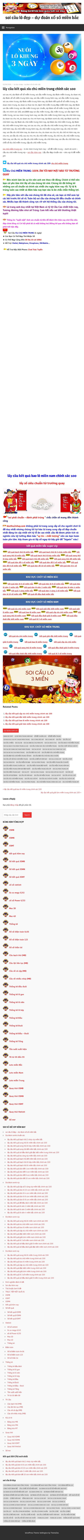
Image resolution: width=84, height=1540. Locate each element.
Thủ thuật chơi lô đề (13, 1288)
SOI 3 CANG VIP (49, 739)
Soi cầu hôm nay (11, 1285)
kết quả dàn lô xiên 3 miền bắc (37, 587)
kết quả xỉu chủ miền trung (21, 636)
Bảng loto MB (12, 1422)
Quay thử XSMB (16, 1088)
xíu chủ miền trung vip (12, 149)
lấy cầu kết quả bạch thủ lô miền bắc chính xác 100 (27, 1165)
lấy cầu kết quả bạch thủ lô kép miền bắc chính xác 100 (28, 1162)
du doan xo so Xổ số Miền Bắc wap (16, 1492)
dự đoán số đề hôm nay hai (53, 1492)
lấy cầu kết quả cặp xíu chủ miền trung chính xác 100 (28, 713)
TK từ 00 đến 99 (16, 1057)
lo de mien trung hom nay (24, 736)
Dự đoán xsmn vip (12, 1217)
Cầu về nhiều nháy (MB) (20, 978)
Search (27, 815)
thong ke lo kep (43, 1518)
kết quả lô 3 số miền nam (40, 619)
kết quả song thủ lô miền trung (28, 648)
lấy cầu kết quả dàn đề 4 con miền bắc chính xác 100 (27, 1168)
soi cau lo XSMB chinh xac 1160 (39, 1505)
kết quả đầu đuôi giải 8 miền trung (63, 648)
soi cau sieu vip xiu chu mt (55, 772)
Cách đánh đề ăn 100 (65, 1485)
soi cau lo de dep (40, 1498)
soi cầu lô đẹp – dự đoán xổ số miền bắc (42, 17)
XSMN (11, 838)
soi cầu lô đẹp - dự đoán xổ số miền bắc (27, 84)
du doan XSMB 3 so (35, 1492)
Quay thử (9, 1432)
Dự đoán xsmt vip (11, 731)
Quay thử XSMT (16, 1104)
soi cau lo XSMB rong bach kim (34, 1508)
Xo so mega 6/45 (16, 892)
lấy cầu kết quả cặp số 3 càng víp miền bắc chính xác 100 (29, 1186)
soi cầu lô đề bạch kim (11, 1514)
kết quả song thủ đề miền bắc (67, 559)
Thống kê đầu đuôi (18, 986)
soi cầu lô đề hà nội (28, 1514)
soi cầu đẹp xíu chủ (33, 752)
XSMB (11, 830)
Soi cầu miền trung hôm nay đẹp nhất (17, 769)
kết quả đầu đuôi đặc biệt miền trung (25, 653)
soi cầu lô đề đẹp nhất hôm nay (48, 1514)
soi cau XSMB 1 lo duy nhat (70, 1508)
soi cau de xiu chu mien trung (14, 752)
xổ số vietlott (15, 885)
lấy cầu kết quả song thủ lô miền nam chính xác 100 (27, 1221)
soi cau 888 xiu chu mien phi (33, 743)
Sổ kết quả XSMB (17, 861)
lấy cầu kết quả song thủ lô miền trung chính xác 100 (28, 1255)
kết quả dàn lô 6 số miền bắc (20, 584)
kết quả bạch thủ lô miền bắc (21, 552)
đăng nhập (14, 805)
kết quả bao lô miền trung (36, 642)
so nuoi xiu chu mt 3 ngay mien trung (17, 739)
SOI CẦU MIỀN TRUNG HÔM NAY (59, 765)
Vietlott (8, 1323)
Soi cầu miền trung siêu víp (41, 769)
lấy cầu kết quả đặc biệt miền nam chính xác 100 (26, 1234)
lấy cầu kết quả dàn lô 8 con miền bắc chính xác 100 (27, 1199)
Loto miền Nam (16, 1072)
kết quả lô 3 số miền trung (60, 653)
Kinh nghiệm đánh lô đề (14, 1282)
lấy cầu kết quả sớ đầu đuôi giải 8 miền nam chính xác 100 (30, 1243)
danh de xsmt (8, 736)
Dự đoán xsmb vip (12, 1182)
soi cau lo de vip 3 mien (28, 1501)
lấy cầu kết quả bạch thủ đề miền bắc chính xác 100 (27, 1159)
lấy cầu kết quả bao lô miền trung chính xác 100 (26, 720)
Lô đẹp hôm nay (15, 1498)
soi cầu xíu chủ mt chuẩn (48, 778)
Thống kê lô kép (16, 1010)
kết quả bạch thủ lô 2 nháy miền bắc (55, 552)
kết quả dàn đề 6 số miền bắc (52, 562)
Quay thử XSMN (16, 1096)
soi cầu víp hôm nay (25, 775)
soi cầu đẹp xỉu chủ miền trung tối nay (17, 756)
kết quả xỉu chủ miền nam (19, 609)
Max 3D (12, 908)
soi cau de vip (36, 749)
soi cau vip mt (56, 775)
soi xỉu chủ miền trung (12, 782)
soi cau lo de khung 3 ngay (57, 1498)
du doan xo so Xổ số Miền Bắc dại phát (53, 1488)
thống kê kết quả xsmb (71, 1518)
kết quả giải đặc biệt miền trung (53, 636)
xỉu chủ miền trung (59, 163)
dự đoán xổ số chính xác (39, 1495)
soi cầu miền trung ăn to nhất (58, 762)
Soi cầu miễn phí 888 (23, 762)
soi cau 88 (18, 743)
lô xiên (6, 1498)
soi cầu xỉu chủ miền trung (13, 778)
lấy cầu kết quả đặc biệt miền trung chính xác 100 (27, 717)
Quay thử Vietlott (17, 1112)
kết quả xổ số (74, 1495)
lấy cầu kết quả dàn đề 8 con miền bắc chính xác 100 (27, 1175)
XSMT (11, 845)
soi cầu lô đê (54, 1511)
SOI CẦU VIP (69, 772)
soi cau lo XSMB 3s (58, 1501)
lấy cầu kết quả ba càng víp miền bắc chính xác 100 (27, 1155)
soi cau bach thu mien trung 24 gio (16, 746)
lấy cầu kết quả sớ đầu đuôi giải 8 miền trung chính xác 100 (30, 1278)
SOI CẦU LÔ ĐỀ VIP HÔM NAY (38, 759)
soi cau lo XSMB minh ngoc (13, 1508)
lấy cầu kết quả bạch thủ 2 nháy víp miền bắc (24, 1139)
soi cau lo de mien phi (11, 1501)
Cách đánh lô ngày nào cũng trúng (16, 1485)
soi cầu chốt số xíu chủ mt (68, 746)
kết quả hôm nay (17, 853)
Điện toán (9, 1347)
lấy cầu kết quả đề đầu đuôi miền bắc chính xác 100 (27, 1203)
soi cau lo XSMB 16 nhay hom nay (15, 1505)
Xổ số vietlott (12, 1327)
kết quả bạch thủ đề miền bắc (35, 559)
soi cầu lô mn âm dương (21, 1511)
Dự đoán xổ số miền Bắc (58, 1495)
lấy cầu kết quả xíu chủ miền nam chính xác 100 (26, 1224)
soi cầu (58, 739)
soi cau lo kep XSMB (44, 1501)
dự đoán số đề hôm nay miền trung (16, 1495)
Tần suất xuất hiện (18, 1049)
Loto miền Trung (16, 1080)
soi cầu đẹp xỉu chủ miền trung (53, 752)
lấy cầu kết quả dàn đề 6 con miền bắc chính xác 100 (27, 1172)
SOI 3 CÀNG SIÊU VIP (37, 739)
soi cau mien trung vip (60, 769)
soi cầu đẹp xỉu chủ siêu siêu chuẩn (46, 756)
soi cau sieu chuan (37, 772)
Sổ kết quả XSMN (17, 869)
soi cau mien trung (38, 762)
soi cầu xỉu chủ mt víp (66, 778)
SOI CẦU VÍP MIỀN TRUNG (42, 775)
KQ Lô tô (8, 1417)
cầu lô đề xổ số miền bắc (28, 1488)
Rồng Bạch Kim (27, 1498)
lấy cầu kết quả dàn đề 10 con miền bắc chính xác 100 (28, 1178)
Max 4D (12, 916)
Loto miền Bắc (15, 1065)
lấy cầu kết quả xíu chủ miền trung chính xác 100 (26, 1258)
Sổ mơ (12, 1119)
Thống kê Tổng (16, 1041)
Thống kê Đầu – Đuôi (19, 1033)
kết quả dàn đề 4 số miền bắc (21, 562)
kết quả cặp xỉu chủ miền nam (59, 612)
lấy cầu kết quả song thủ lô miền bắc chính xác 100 (27, 1143)
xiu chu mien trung (28, 782)
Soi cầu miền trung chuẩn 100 (14, 765)
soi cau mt (25, 772)
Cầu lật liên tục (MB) (18, 963)
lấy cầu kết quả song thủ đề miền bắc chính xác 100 (27, 1149)
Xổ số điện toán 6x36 (19, 932)
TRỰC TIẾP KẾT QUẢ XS (15, 1292)
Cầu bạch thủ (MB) (17, 955)
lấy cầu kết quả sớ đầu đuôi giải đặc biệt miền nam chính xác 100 (32, 1247)
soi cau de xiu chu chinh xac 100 (54, 749)
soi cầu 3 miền (8, 743)
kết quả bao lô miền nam (30, 612)
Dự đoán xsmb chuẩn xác (15, 1135)
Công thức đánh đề (11, 1488)
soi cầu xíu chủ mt (31, 778)
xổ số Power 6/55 (17, 900)
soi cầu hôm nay (34, 152)
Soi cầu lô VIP (67, 759)
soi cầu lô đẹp (65, 1511)
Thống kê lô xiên (16, 1002)
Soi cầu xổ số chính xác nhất (25, 1518)
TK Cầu (8, 1399)
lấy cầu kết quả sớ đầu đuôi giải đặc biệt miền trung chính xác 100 (33, 1152)
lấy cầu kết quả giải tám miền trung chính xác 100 (27, 724)
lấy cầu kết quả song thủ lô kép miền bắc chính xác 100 (28, 1146)
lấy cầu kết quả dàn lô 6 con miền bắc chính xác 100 (27, 1196)
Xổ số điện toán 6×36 (15, 1351)
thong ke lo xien (55, 1518)
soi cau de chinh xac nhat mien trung (17, 749)
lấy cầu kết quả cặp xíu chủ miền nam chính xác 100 (27, 1230)
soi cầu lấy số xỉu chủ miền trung (16, 759)
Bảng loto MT (12, 1428)
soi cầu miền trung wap (12, 772)
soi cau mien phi (9, 762)
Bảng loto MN (12, 1425)
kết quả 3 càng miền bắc (22, 591)
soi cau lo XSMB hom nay (59, 1505)
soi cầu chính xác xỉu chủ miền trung (43, 746)
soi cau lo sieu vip (55, 759)
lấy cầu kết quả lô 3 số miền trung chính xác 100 (26, 1274)
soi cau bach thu (51, 743)
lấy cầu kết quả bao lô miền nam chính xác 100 (42, 476)
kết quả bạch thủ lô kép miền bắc (45, 555)
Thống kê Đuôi (16, 1025)
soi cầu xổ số (8, 1518)
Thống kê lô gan (16, 994)
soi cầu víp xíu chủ (69, 775)
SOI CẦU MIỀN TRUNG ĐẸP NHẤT (37, 765)
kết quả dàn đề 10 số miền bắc (41, 566)
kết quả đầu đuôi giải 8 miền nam (46, 615)
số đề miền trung (54, 736)
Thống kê (13, 924)
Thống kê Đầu (15, 1018)
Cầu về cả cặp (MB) (17, 971)
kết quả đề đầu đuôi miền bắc (41, 594)
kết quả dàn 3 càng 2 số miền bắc (53, 591)
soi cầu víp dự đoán (10, 775)
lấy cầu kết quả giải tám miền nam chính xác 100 (26, 1237)
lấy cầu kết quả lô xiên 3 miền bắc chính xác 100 (26, 1209)
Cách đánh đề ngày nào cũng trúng (43, 1485)
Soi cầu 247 (67, 739)
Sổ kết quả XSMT (17, 877)
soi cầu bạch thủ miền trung (68, 743)
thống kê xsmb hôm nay (12, 1521)
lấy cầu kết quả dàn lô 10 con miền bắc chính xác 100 (28, 1190)
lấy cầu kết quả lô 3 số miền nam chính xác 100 (25, 1240)
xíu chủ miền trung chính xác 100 (49, 782)
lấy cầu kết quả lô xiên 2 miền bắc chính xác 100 (26, 1206)
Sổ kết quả (9, 1308)
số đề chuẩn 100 (40, 736)
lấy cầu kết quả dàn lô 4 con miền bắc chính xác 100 (27, 1193)
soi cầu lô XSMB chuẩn (40, 1511)
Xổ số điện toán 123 (18, 939)
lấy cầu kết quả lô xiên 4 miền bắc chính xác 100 (26, 1212)
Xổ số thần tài (15, 947)
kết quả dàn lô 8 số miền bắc (51, 584)
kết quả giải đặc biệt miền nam (50, 609)
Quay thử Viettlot (14, 1446)
